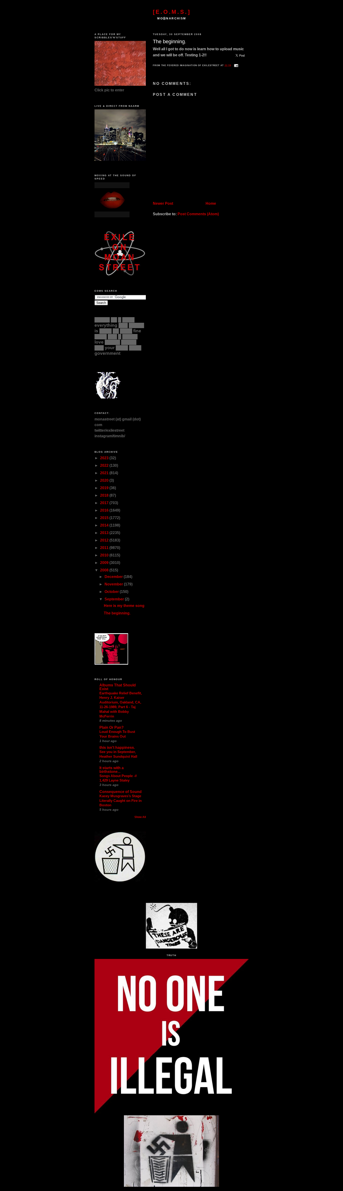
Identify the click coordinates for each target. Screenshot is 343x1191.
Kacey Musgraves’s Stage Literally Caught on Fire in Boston (120, 800)
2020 (104, 480)
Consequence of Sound (120, 792)
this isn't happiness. (117, 748)
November (114, 584)
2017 (104, 503)
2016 (104, 510)
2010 (104, 555)
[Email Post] (235, 65)
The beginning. (169, 41)
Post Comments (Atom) (198, 214)
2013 (104, 533)
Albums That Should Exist (117, 687)
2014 (104, 525)
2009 (104, 563)
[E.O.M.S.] (172, 12)
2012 (104, 540)
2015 (104, 518)
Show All (140, 817)
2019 (104, 488)
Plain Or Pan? (111, 727)
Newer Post (163, 203)
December (114, 577)
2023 (104, 458)
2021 (104, 473)
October (112, 592)
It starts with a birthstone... (111, 770)
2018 (104, 495)
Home (211, 203)
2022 (104, 465)
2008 (104, 570)
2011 (104, 548)
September (115, 599)
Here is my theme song (124, 606)
